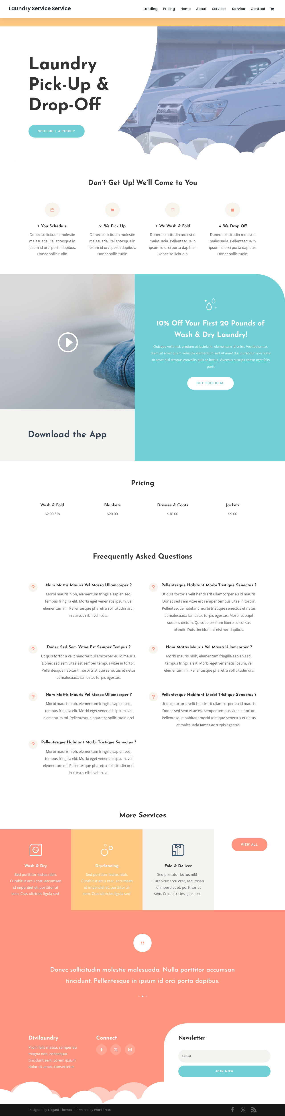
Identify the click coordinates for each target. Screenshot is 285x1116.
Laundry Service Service (40, 8)
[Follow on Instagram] (130, 1049)
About (201, 9)
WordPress (102, 1110)
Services (219, 9)
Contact (258, 9)
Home (186, 9)
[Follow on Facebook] (101, 1049)
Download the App (67, 435)
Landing (150, 9)
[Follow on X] (115, 1049)
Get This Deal (210, 383)
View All (249, 844)
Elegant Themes (60, 1110)
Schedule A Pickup (56, 131)
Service (238, 9)
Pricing (169, 9)
